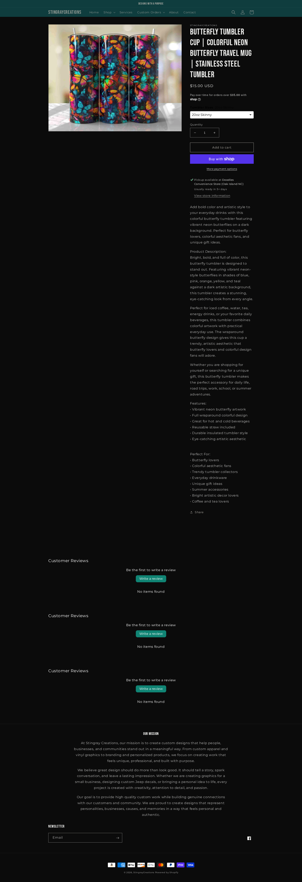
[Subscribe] (117, 838)
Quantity (196, 124)
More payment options (222, 168)
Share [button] (199, 512)
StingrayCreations (143, 872)
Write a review (151, 579)
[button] (109, 12)
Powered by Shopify (166, 872)
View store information (212, 195)
